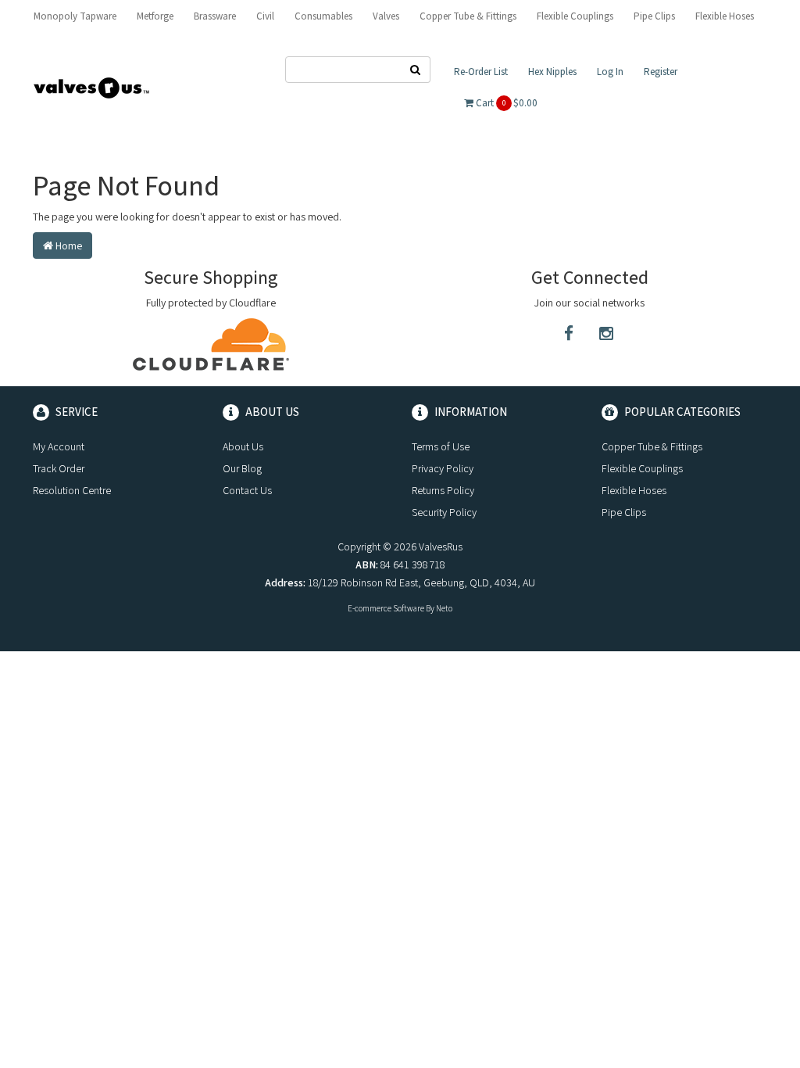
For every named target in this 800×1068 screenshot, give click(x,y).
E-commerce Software (386, 608)
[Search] (415, 69)
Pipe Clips (654, 16)
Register (660, 71)
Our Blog (242, 468)
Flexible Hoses (724, 16)
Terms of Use (441, 446)
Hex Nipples (552, 71)
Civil (265, 16)
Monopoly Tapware (75, 16)
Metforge (155, 16)
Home (67, 245)
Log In (610, 71)
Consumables (323, 16)
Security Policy (444, 512)
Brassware (215, 16)
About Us (243, 446)
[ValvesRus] (91, 87)
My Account (58, 446)
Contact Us (247, 490)
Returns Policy (443, 490)
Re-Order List (481, 71)
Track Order (58, 468)
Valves (386, 16)
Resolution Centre (72, 490)
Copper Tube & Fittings (468, 16)
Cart (505, 102)
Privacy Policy (442, 468)
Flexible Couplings (575, 16)
